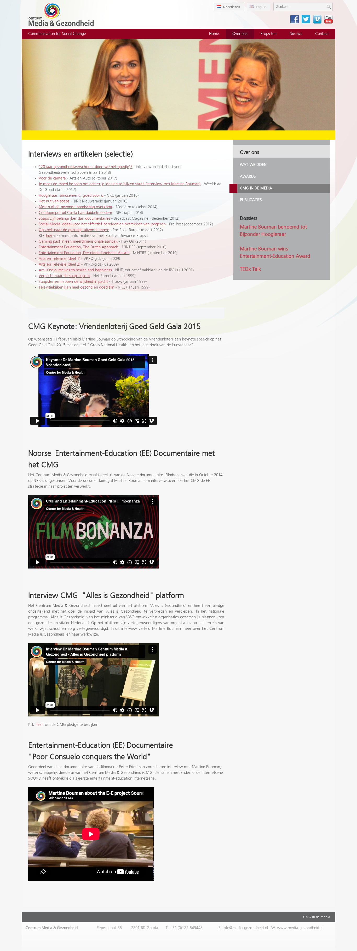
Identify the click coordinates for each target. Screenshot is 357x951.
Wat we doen (253, 165)
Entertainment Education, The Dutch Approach (78, 247)
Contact (322, 34)
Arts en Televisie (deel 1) (59, 259)
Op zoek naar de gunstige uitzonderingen (74, 230)
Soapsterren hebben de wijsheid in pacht (73, 282)
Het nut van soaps (54, 201)
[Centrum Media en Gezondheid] (61, 14)
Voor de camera (52, 178)
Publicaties (251, 200)
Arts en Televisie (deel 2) (59, 264)
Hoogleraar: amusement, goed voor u (71, 196)
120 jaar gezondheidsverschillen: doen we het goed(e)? (86, 167)
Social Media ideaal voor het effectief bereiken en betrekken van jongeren (102, 224)
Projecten (269, 34)
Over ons (239, 34)
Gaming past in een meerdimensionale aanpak (78, 241)
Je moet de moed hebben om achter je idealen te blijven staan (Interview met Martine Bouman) (119, 184)
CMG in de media (256, 188)
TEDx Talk (250, 269)
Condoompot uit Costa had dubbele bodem (75, 213)
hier (49, 236)
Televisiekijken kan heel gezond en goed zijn (76, 287)
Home (214, 34)
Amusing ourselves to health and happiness (75, 270)
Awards (248, 176)
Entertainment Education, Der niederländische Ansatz (84, 253)
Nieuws (296, 34)
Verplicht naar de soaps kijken (64, 276)
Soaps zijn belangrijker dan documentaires (74, 218)
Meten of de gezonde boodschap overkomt (75, 207)
